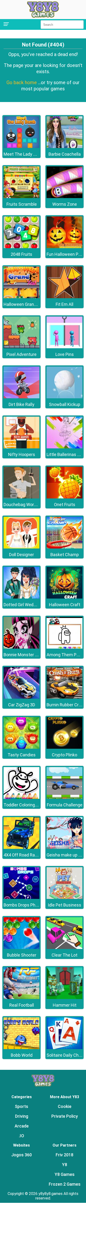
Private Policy (64, 1116)
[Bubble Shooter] (21, 948)
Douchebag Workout (23, 504)
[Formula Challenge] (64, 797)
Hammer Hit (64, 1005)
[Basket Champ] (64, 547)
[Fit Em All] (64, 297)
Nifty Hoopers (21, 454)
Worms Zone (64, 204)
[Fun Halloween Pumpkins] (64, 247)
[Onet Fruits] (64, 497)
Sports (21, 1106)
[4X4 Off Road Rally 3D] (21, 848)
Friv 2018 (64, 1154)
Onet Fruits (64, 504)
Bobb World (21, 1055)
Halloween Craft (64, 604)
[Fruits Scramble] (21, 197)
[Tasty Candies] (21, 747)
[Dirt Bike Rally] (21, 397)
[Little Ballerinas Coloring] (64, 447)
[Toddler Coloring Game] (21, 797)
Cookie (64, 1106)
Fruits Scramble (21, 204)
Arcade (22, 1125)
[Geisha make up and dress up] (64, 848)
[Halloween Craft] (64, 597)
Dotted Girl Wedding (23, 604)
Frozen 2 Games (65, 1184)
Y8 (64, 1164)
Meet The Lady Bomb (24, 154)
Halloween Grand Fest (25, 304)
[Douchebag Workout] (21, 497)
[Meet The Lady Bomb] (21, 147)
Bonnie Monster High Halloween (34, 654)
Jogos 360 (21, 1154)
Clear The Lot (64, 955)
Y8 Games (65, 1174)
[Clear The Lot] (64, 948)
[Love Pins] (64, 347)
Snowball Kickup (64, 404)
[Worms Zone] (64, 197)
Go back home (22, 82)
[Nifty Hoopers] (21, 447)
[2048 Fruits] (21, 247)
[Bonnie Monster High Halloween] (21, 647)
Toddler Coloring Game (25, 804)
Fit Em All (64, 304)
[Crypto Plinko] (64, 747)
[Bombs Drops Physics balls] (21, 898)
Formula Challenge (64, 804)
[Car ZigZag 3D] (21, 697)
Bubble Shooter (21, 955)
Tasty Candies (22, 754)
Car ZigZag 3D (21, 704)
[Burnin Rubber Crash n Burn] (64, 697)
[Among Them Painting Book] (64, 647)
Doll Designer (21, 554)
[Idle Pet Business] (64, 898)
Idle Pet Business (64, 904)
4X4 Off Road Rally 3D (24, 854)
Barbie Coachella (64, 154)
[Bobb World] (21, 1048)
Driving (21, 1116)
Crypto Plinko (64, 754)
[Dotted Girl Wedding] (21, 597)
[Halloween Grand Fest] (21, 297)
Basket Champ (64, 554)
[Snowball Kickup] (64, 397)
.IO (21, 1135)
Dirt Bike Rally (21, 404)
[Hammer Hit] (64, 998)
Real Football (21, 1005)
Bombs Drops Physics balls (30, 904)
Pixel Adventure (21, 354)
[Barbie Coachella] (64, 147)
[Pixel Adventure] (21, 347)
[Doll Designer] (21, 547)
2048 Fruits (21, 254)
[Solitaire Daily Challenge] (64, 1048)
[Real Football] (21, 998)
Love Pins (64, 354)
